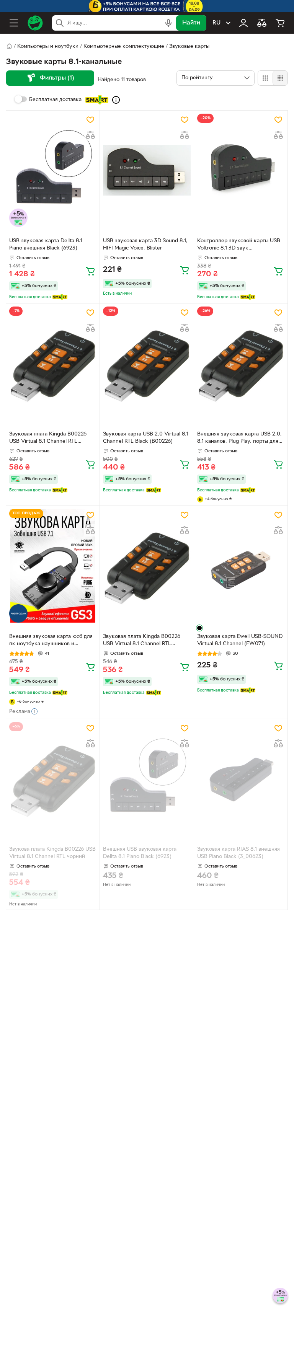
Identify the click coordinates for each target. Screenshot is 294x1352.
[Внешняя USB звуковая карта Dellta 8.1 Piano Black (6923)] (146, 779)
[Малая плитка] (280, 78)
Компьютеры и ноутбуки (47, 46)
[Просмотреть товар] (199, 628)
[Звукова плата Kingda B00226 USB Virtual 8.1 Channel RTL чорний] (52, 779)
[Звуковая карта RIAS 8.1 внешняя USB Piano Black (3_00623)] (240, 779)
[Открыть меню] (13, 23)
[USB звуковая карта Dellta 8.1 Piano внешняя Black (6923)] (52, 170)
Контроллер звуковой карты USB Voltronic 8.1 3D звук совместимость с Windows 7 (238, 245)
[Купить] (90, 271)
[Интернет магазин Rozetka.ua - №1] (35, 23)
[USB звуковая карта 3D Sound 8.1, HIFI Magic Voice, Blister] (146, 170)
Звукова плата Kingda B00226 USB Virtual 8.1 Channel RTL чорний (52, 853)
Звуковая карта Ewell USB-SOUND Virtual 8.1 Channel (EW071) (240, 640)
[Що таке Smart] (116, 100)
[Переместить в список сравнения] (90, 135)
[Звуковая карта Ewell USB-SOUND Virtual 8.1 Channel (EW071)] (240, 566)
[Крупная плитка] (265, 78)
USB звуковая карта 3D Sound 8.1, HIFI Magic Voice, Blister (145, 244)
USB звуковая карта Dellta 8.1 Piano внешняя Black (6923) (45, 244)
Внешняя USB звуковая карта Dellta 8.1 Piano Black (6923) (139, 853)
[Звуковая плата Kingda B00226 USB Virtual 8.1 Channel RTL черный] (52, 363)
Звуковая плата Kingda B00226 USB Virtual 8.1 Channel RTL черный (48, 438)
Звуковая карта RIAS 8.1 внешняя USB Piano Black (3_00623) (238, 853)
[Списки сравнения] (262, 23)
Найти (191, 23)
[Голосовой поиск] (168, 23)
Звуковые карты (189, 46)
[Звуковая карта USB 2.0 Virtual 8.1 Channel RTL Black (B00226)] (146, 363)
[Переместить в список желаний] (90, 120)
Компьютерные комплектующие (123, 46)
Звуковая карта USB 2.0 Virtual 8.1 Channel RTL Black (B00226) (145, 438)
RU (216, 23)
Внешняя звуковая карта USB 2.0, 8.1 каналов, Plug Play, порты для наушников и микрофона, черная (239, 438)
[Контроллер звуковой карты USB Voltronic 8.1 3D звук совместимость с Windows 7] (240, 170)
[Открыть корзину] (280, 23)
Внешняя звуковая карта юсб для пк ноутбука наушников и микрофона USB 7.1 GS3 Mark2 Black (51, 641)
